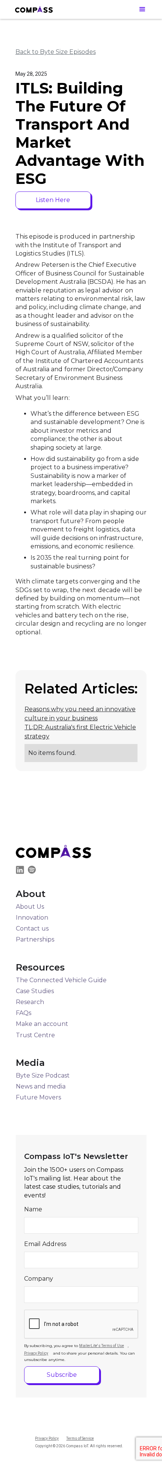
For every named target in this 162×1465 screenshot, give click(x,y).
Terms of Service (80, 1438)
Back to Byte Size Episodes (55, 51)
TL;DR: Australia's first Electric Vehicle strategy (80, 732)
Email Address (45, 1244)
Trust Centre (35, 1035)
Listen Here (53, 200)
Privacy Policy (36, 1353)
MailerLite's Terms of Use (101, 1346)
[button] (142, 9)
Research (30, 1002)
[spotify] (34, 871)
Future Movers (38, 1097)
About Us (30, 906)
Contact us (32, 928)
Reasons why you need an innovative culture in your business (80, 714)
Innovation (32, 917)
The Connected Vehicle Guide (61, 980)
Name (33, 1209)
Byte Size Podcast (43, 1075)
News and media (41, 1086)
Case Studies (35, 991)
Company (38, 1278)
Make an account (42, 1023)
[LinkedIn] (22, 871)
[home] (34, 9)
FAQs (23, 1012)
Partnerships (35, 939)
